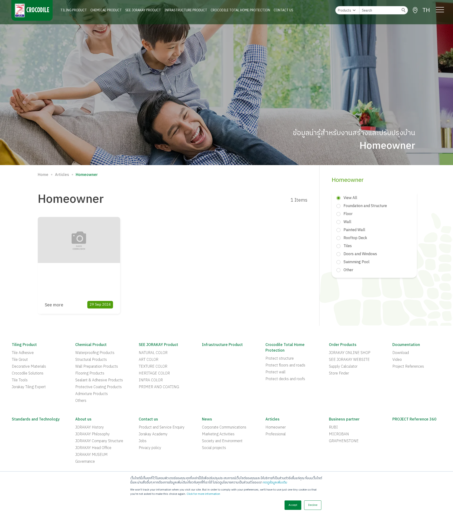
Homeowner (275, 427)
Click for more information (203, 494)
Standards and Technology (36, 419)
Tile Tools (20, 380)
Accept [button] (293, 505)
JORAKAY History (89, 427)
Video (397, 360)
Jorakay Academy (153, 434)
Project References (408, 367)
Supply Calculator (343, 367)
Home (43, 175)
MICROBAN (339, 434)
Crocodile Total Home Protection (240, 10)
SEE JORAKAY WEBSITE (349, 360)
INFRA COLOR (151, 380)
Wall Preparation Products (96, 367)
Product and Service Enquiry (162, 427)
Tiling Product (73, 10)
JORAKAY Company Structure (99, 441)
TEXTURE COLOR (153, 367)
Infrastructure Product (185, 10)
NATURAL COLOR (153, 353)
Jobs (143, 441)
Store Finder (339, 373)
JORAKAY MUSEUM (91, 455)
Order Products (343, 345)
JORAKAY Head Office (93, 448)
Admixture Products (91, 394)
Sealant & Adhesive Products (99, 380)
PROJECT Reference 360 (414, 419)
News (207, 419)
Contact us (148, 419)
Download (400, 353)
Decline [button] (312, 505)
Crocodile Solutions (27, 373)
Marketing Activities (218, 434)
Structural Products (91, 360)
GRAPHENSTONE (344, 441)
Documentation (406, 345)
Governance (85, 462)
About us (83, 419)
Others (80, 401)
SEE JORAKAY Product (143, 10)
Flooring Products (89, 373)
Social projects (214, 448)
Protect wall (275, 372)
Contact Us (283, 10)
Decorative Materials (29, 367)
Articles (62, 175)
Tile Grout (20, 360)
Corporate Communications (224, 427)
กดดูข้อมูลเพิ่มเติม (275, 482)
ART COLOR (148, 360)
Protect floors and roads (285, 365)
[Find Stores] (415, 10)
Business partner (344, 419)
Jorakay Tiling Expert (29, 387)
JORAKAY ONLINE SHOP (349, 353)
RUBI (333, 427)
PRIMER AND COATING (159, 387)
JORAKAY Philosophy (92, 434)
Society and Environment (222, 441)
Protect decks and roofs (285, 379)
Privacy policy (150, 448)
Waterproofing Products (94, 353)
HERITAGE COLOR (154, 373)
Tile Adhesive (23, 353)
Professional (275, 434)
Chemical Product (106, 10)
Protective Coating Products (98, 387)
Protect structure (279, 359)
